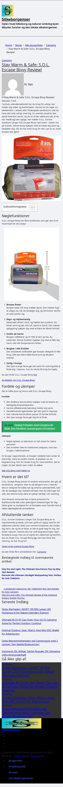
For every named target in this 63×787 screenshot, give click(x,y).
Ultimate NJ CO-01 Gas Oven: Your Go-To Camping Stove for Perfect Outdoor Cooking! (30, 686)
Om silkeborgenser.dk (21, 778)
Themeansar (36, 756)
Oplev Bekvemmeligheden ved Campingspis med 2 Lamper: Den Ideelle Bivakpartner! (26, 712)
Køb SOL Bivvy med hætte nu (16, 470)
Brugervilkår (16, 760)
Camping (7, 60)
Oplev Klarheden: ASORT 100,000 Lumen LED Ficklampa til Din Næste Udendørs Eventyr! (28, 671)
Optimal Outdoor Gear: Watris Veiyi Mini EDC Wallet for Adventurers (28, 699)
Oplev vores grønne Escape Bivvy (18, 546)
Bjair (30, 84)
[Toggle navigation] (3, 3)
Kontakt (13, 772)
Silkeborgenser (16, 19)
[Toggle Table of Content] (31, 207)
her (35, 374)
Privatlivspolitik (17, 766)
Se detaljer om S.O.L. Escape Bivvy (18, 380)
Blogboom (20, 756)
